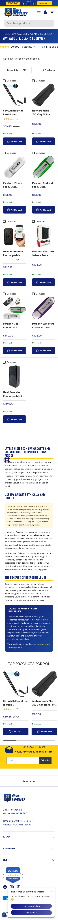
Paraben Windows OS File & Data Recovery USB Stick (43, 329)
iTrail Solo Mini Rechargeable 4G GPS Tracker (13, 396)
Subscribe (45, 760)
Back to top (29, 781)
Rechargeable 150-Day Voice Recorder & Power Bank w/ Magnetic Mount (43, 118)
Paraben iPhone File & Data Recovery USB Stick (12, 188)
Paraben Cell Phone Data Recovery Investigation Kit (13, 329)
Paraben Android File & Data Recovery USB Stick (42, 188)
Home (6, 33)
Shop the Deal (43, 3)
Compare (11, 80)
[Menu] (38, 12)
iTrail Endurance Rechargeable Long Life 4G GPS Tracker (13, 257)
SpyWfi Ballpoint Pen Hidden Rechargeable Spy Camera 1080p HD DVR (14, 118)
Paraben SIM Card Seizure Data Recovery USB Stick (43, 257)
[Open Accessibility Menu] (7, 460)
